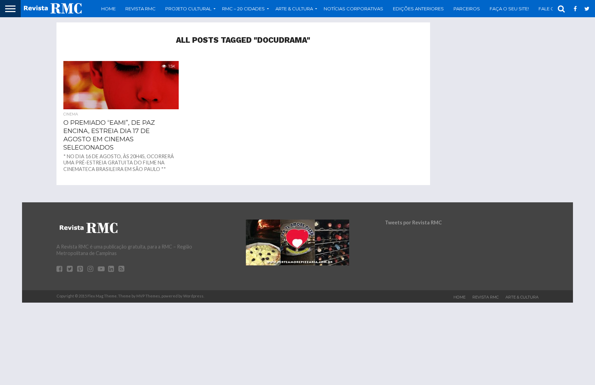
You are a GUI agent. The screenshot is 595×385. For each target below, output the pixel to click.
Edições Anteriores (418, 8)
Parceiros (466, 8)
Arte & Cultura (522, 297)
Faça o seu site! (509, 8)
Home (108, 8)
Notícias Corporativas (353, 8)
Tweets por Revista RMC (413, 222)
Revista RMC (140, 8)
